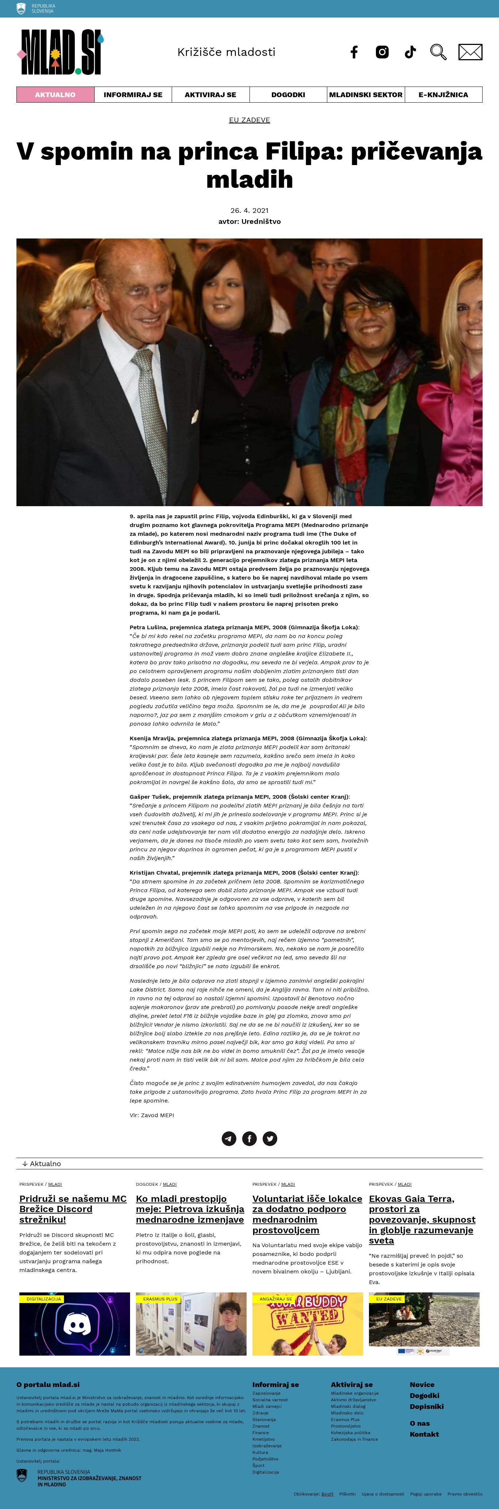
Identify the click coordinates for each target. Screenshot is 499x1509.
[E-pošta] (470, 52)
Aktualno (57, 96)
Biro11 (327, 1494)
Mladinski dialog (348, 1406)
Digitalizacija (44, 1299)
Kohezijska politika (350, 1432)
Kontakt (424, 1434)
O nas (420, 1423)
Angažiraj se (276, 1299)
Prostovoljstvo (346, 1426)
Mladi (55, 1184)
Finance (260, 1432)
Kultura (260, 1452)
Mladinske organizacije (355, 1393)
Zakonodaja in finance (354, 1439)
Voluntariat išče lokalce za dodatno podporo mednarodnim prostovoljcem (307, 1214)
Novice (422, 1384)
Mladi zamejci (267, 1406)
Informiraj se (133, 96)
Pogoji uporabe (426, 1494)
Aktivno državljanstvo (353, 1399)
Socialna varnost (270, 1399)
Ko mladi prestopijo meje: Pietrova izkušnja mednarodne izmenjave (190, 1209)
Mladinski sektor (366, 96)
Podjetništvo (265, 1459)
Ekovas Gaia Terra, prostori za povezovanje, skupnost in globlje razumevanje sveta (422, 1219)
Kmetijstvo (263, 1439)
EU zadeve (249, 119)
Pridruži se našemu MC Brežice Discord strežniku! (73, 1209)
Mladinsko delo (347, 1413)
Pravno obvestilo (465, 1494)
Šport (258, 1465)
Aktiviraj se (211, 96)
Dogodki (288, 94)
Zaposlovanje (266, 1393)
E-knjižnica (443, 94)
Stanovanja (264, 1419)
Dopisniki (427, 1406)
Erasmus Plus (160, 1299)
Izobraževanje (267, 1445)
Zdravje (260, 1413)
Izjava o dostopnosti (383, 1494)
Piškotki (347, 1494)
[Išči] (438, 52)
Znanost (261, 1426)
